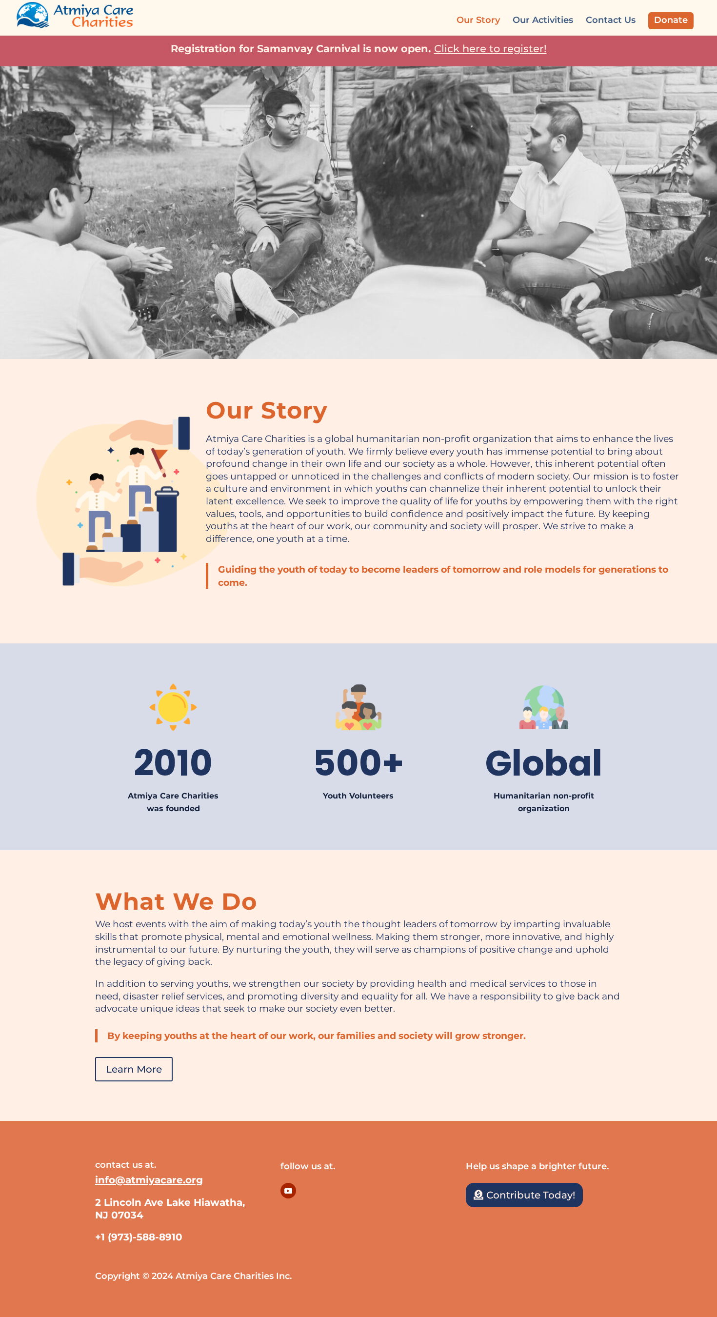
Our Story (478, 21)
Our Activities (543, 21)
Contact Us (611, 21)
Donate (671, 20)
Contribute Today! (530, 1195)
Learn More (134, 1069)
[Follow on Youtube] (288, 1190)
